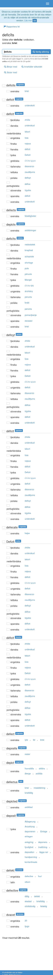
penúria (28, 308)
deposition (29, 852)
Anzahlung (30, 826)
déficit (27, 149)
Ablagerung (30, 821)
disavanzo (29, 166)
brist (27, 91)
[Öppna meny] (47, 3)
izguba (28, 190)
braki (27, 302)
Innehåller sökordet (33, 66)
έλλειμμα (30, 160)
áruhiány (29, 291)
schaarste (29, 256)
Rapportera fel (13, 26)
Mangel (28, 279)
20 (26, 920)
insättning (42, 847)
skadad (28, 901)
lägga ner (43, 852)
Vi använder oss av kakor (12, 972)
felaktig (43, 906)
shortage (29, 262)
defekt (37, 896)
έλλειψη (29, 285)
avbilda (39, 773)
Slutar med (11, 72)
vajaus (28, 143)
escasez (28, 320)
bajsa (27, 533)
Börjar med (11, 66)
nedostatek (30, 244)
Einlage (43, 831)
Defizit (27, 154)
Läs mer (28, 20)
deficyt (28, 177)
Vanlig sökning (42, 51)
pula (27, 268)
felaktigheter (30, 215)
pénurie (28, 274)
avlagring (29, 842)
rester (27, 754)
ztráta (27, 119)
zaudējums (30, 172)
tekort (27, 131)
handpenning (31, 857)
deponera (42, 842)
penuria (28, 296)
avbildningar (30, 230)
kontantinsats (31, 862)
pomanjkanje (31, 315)
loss (26, 137)
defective (29, 876)
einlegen (29, 836)
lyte (26, 739)
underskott (30, 105)
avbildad (29, 807)
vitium (27, 881)
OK (34, 20)
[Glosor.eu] (7, 3)
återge (28, 773)
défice (27, 184)
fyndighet (29, 847)
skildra (42, 768)
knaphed (29, 250)
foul (40, 876)
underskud (30, 125)
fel (34, 739)
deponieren (30, 831)
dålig (27, 896)
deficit (27, 387)
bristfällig (29, 792)
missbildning (39, 787)
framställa (29, 768)
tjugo (27, 926)
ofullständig (30, 906)
